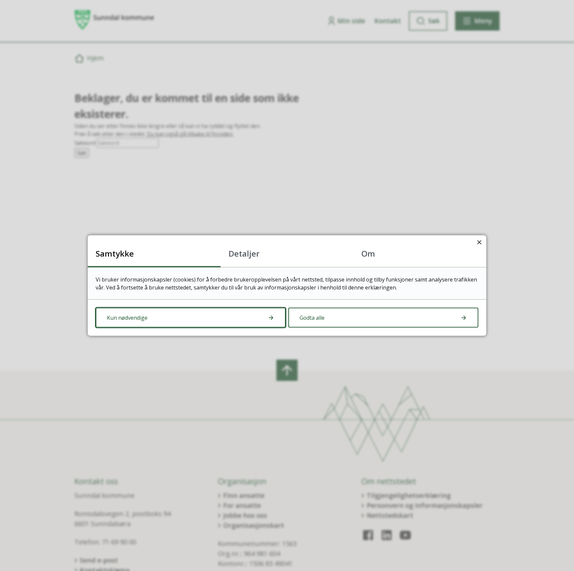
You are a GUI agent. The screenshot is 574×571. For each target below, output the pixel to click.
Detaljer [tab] (244, 253)
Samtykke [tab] (115, 253)
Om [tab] (368, 253)
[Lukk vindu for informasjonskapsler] (479, 242)
